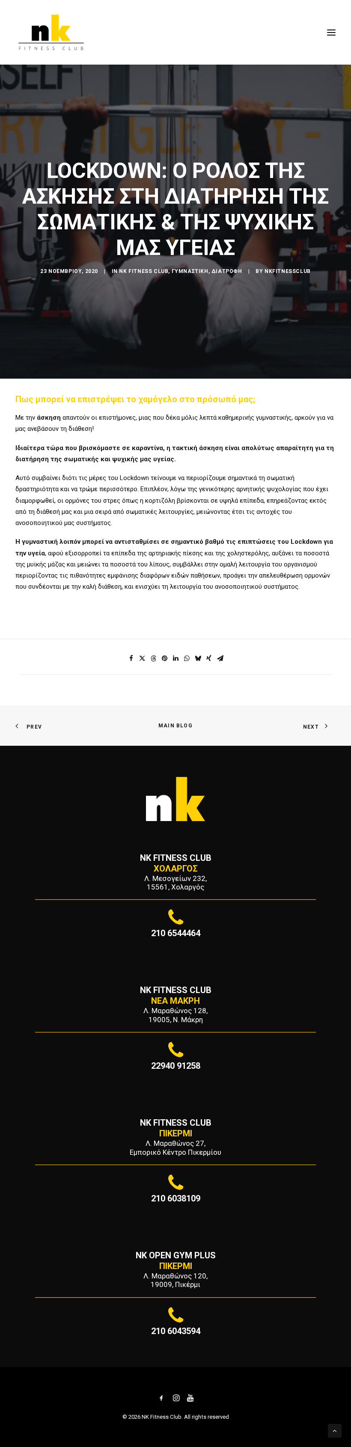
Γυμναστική (190, 271)
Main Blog (175, 726)
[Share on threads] (153, 658)
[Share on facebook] (131, 658)
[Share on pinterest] (164, 658)
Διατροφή (226, 271)
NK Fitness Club (143, 271)
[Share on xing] (209, 658)
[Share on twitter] (142, 658)
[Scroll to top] (335, 1430)
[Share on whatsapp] (186, 658)
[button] (331, 32)
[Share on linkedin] (175, 658)
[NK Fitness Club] (51, 32)
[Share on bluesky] (198, 658)
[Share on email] (220, 658)
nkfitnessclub (288, 271)
